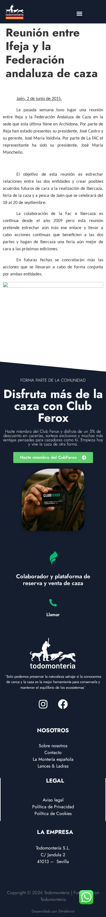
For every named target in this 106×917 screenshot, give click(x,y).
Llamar (53, 614)
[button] (79, 13)
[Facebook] (63, 704)
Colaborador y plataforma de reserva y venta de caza (53, 579)
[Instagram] (43, 704)
